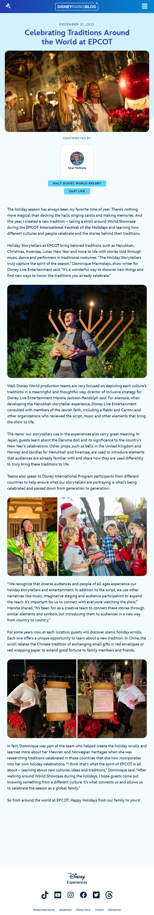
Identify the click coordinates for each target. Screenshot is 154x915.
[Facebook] (83, 895)
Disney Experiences (44, 909)
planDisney (65, 909)
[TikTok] (45, 895)
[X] (96, 895)
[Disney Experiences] (77, 879)
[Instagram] (71, 895)
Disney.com (114, 909)
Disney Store (83, 909)
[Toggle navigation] (144, 6)
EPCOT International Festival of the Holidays (67, 227)
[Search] (8, 6)
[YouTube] (58, 895)
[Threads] (109, 895)
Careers (99, 909)
